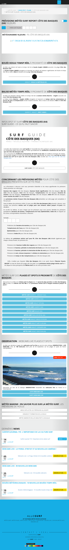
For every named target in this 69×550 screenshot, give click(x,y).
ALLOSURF (10, 442)
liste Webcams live (36, 392)
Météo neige (23, 520)
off (65, 21)
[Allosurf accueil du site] (5, 10)
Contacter (34, 534)
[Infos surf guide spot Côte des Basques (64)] (34, 27)
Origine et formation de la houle (34, 414)
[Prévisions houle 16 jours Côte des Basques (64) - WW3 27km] (27, 44)
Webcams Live (34, 522)
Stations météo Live (58, 520)
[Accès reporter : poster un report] (59, 2)
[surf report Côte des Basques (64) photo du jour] (31, 27)
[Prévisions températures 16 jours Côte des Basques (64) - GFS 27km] (41, 44)
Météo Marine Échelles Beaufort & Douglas (34, 418)
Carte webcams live (36, 395)
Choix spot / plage (24, 10)
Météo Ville (32, 520)
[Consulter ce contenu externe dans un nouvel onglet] (28, 525)
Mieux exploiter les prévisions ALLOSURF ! (34, 410)
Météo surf (7, 520)
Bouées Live (48, 520)
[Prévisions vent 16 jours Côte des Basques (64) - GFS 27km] (34, 44)
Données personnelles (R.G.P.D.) (34, 537)
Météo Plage (15, 520)
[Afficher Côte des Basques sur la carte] (4, 27)
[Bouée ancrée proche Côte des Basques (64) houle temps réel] (27, 27)
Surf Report (40, 520)
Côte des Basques (34, 168)
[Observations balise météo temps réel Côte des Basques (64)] (24, 27)
